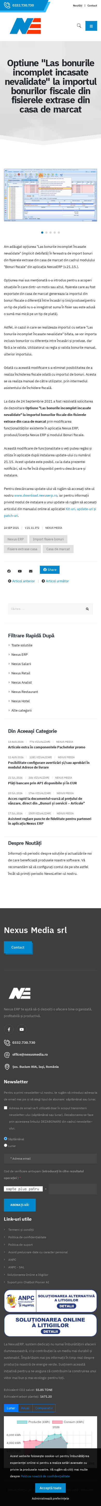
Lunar (11, 1408)
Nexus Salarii (21, 664)
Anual (25, 1408)
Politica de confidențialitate (27, 1237)
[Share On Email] (30, 571)
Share (51, 570)
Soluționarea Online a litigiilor (27, 1275)
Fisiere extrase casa (22, 549)
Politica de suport (20, 1245)
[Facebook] (9, 1029)
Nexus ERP (16, 539)
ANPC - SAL (16, 1267)
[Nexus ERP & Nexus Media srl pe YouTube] (20, 571)
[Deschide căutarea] (79, 26)
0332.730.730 (23, 5)
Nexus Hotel (20, 701)
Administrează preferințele (50, 1498)
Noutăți (77, 5)
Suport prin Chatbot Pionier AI (28, 1282)
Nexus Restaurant (24, 692)
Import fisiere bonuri (48, 539)
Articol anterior (23, 581)
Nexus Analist (21, 682)
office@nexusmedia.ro (30, 1054)
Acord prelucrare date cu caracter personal (38, 1252)
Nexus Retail (20, 673)
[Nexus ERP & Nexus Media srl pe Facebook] (9, 571)
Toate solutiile (21, 645)
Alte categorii (21, 710)
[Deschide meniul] (91, 26)
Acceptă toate (50, 1488)
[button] (42, 232)
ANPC (12, 1260)
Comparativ (44, 1408)
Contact (92, 5)
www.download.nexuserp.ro (35, 495)
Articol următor (57, 581)
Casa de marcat (58, 549)
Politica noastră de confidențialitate (45, 1476)
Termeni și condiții (21, 1230)
